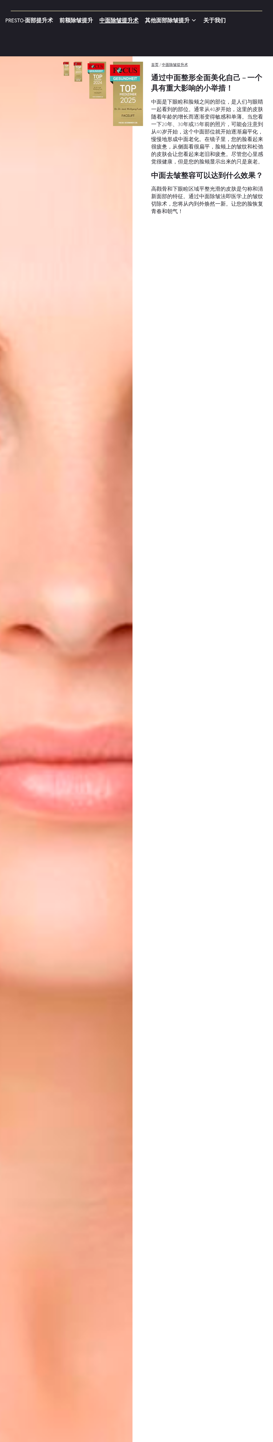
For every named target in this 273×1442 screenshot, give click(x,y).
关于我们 (214, 20)
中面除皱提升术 (119, 20)
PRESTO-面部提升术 (29, 20)
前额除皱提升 (76, 20)
